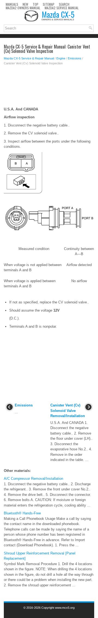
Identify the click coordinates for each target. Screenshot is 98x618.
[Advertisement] (49, 87)
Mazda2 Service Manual (62, 7)
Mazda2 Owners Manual (23, 7)
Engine (60, 58)
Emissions (74, 58)
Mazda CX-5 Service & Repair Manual (29, 58)
